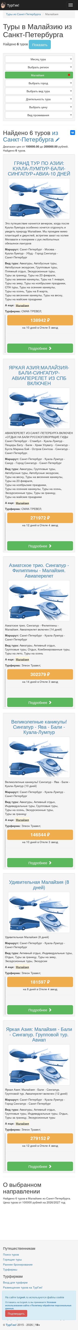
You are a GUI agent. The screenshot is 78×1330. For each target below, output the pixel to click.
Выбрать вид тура (38, 91)
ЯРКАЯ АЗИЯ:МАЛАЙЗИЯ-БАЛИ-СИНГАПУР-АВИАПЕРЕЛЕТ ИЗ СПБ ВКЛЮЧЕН (39, 375)
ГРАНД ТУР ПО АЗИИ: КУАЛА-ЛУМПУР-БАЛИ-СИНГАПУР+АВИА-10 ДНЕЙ (39, 168)
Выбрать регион (38, 67)
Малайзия (37, 75)
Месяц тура (38, 59)
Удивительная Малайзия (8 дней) (39, 884)
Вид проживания (38, 115)
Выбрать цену (38, 107)
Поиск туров (11, 1254)
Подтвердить (16, 1313)
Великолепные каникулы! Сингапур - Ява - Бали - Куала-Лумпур (39, 726)
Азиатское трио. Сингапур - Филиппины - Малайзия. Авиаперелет (39, 570)
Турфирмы (10, 1269)
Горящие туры (12, 1259)
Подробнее (38, 348)
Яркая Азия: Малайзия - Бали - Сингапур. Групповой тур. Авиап (39, 1034)
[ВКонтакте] (72, 132)
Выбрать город (38, 83)
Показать (39, 44)
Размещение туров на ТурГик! (22, 1287)
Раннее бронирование (18, 1264)
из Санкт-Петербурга (30, 135)
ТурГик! (13, 5)
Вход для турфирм (15, 1282)
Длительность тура (38, 99)
